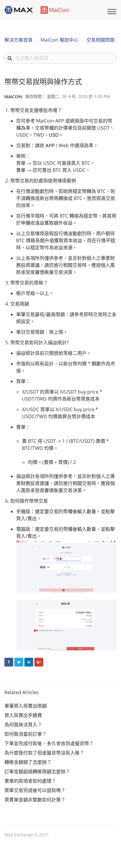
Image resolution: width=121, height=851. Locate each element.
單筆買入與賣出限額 (25, 706)
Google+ (38, 662)
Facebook (8, 662)
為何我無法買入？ (23, 724)
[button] (111, 11)
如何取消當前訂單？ (25, 734)
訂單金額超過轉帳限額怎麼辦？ (37, 771)
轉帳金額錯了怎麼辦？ (27, 762)
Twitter (18, 662)
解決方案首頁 (18, 40)
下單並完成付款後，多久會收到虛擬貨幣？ (49, 743)
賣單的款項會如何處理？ (30, 781)
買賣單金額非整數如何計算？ (34, 799)
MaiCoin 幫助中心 (59, 40)
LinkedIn (28, 662)
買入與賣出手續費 (23, 715)
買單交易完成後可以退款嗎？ (34, 790)
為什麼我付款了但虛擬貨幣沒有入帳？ (44, 753)
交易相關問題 (100, 40)
